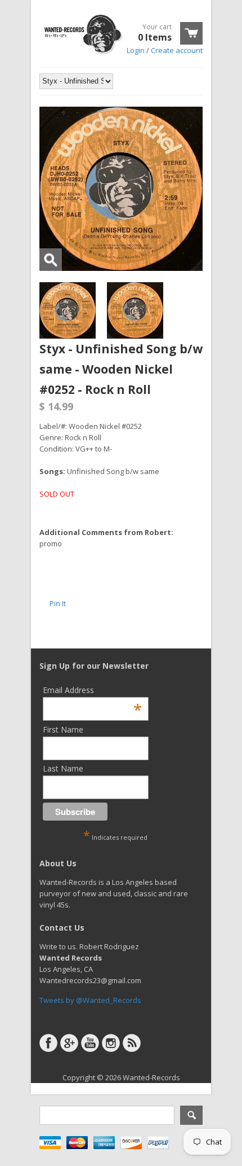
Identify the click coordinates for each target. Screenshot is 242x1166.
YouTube (90, 1043)
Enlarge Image (50, 259)
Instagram (111, 1043)
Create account (177, 50)
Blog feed (132, 1043)
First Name (63, 729)
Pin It (58, 603)
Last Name (63, 768)
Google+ (69, 1043)
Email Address (92, 690)
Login (136, 50)
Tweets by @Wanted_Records (90, 1000)
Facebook (48, 1043)
